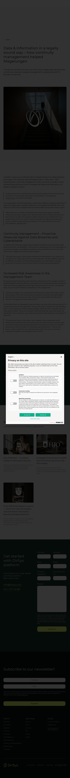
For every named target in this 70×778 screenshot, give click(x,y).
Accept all (27, 415)
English (10, 357)
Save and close (35, 418)
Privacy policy (12, 370)
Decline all (43, 415)
